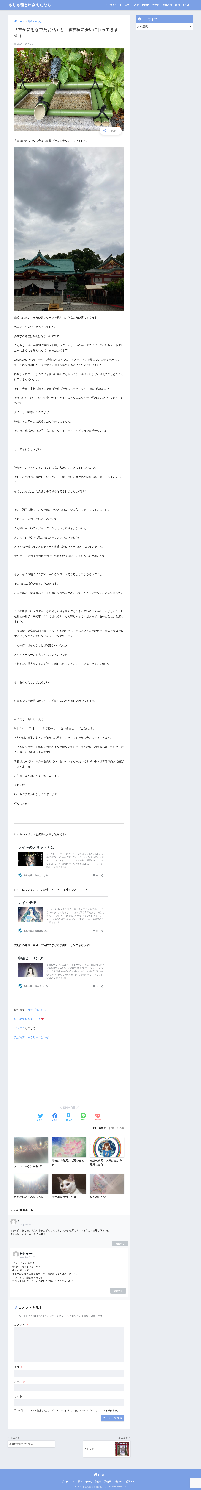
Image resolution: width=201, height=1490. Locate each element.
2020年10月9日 (24, 1225)
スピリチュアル (113, 4)
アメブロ (19, 1028)
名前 (18, 1367)
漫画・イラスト (183, 4)
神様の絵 (167, 4)
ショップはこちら (35, 1009)
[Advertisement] (69, 1075)
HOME (102, 1475)
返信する (120, 1244)
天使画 (155, 4)
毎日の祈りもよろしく (27, 1019)
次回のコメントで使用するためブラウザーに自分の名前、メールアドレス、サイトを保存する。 (68, 1410)
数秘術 (145, 4)
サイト (18, 1396)
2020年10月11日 (27, 1257)
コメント (21, 1324)
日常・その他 (132, 4)
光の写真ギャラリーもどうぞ (31, 1037)
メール (20, 1381)
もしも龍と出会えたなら (30, 5)
